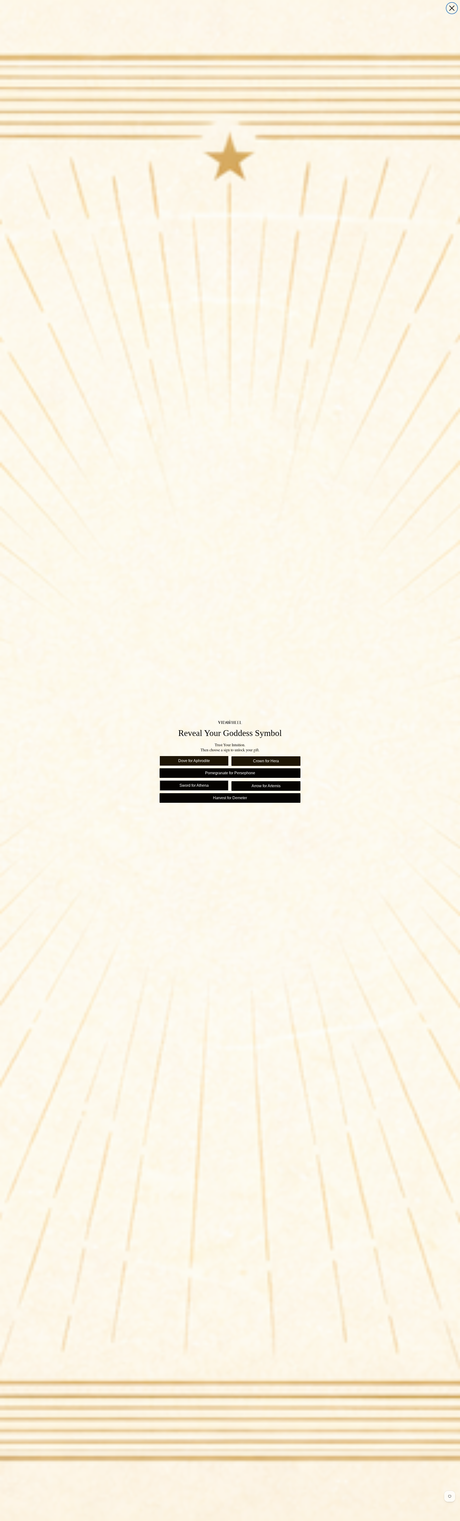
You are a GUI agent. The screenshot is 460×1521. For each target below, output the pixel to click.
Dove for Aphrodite (194, 761)
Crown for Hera (266, 761)
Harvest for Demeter (230, 798)
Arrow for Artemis (266, 786)
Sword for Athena (194, 785)
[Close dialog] (452, 8)
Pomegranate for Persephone (230, 773)
